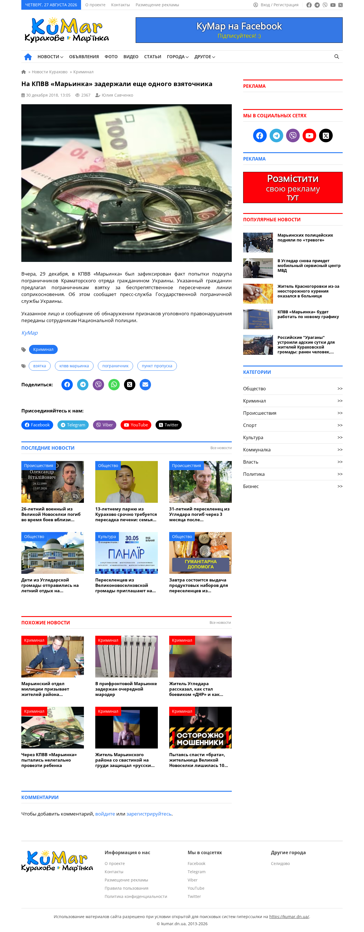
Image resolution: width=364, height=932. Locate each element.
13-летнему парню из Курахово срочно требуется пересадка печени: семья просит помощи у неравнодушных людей (126, 514)
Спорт (293, 425)
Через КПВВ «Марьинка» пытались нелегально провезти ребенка (49, 760)
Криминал (43, 349)
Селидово (280, 863)
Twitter (194, 896)
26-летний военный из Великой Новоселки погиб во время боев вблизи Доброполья (50, 514)
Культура (107, 536)
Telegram (197, 871)
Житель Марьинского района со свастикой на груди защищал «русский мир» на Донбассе (124, 760)
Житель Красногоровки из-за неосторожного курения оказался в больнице (308, 291)
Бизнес (293, 486)
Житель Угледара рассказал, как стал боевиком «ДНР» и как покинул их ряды (194, 689)
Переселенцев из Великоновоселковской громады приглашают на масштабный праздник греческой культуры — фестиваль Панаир (123, 585)
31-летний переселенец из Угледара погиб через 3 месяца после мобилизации (199, 514)
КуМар (29, 332)
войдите (105, 813)
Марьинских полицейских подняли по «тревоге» (305, 237)
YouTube (196, 888)
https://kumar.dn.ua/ (289, 916)
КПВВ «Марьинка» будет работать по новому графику (308, 314)
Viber (193, 880)
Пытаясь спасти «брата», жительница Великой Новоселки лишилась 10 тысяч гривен (197, 760)
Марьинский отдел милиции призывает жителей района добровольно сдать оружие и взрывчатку (52, 689)
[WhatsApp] (114, 384)
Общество (108, 465)
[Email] (145, 384)
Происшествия (38, 465)
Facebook (196, 863)
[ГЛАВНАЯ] (28, 56)
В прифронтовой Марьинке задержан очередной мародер (126, 689)
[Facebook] (67, 384)
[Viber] (98, 384)
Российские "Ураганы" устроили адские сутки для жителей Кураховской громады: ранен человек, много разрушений (306, 344)
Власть (293, 462)
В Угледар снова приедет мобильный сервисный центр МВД (309, 265)
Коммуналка (293, 450)
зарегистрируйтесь (149, 813)
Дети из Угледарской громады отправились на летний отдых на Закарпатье (50, 585)
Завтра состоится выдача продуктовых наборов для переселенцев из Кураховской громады (198, 585)
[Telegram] (82, 384)
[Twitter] (129, 384)
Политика (293, 474)
